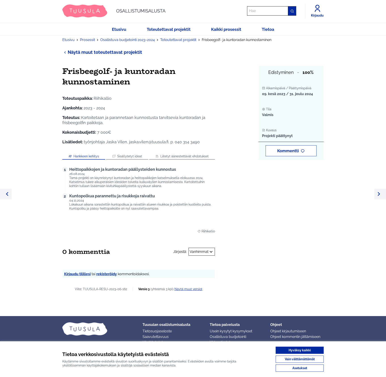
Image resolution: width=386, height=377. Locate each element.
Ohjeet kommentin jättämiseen (295, 337)
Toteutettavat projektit (178, 40)
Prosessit (87, 40)
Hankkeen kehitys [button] (86, 156)
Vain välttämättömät (300, 359)
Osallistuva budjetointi (228, 337)
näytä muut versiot (188, 289)
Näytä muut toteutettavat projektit (105, 52)
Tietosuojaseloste (157, 331)
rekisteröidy (106, 274)
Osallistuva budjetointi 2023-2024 (127, 40)
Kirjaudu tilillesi (77, 274)
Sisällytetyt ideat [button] (129, 156)
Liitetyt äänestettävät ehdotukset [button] (184, 156)
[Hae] (292, 10)
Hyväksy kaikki (300, 350)
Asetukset (299, 368)
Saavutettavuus (156, 337)
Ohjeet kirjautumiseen (288, 331)
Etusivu (68, 40)
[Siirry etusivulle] (98, 328)
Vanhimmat (199, 252)
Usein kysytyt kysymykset (231, 331)
